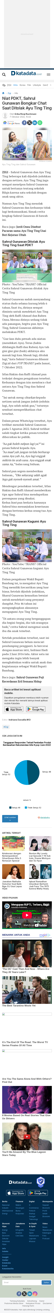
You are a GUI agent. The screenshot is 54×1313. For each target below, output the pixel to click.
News (44, 1227)
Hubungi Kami (28, 1306)
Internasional (7, 1211)
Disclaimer (47, 1303)
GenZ (45, 85)
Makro (18, 1205)
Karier (41, 1301)
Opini (31, 1233)
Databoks (6, 1263)
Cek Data (19, 1236)
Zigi (9, 93)
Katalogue (46, 1233)
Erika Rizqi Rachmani (25, 114)
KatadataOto (8, 1269)
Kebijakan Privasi (33, 1303)
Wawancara (34, 1236)
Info (4, 1248)
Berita (4, 1201)
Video (45, 1223)
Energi (4, 1214)
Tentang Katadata (17, 1301)
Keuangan (20, 1208)
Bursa (18, 1211)
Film (29, 85)
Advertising (32, 1301)
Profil (44, 1211)
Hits (15, 85)
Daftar (46, 1282)
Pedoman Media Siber (13, 1303)
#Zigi (6, 727)
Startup (32, 1214)
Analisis (19, 1233)
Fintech (32, 1211)
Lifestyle (37, 85)
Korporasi (20, 1214)
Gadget (32, 1216)
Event (4, 1266)
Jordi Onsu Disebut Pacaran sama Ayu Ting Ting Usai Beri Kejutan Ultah (24, 231)
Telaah (32, 1230)
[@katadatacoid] (35, 1293)
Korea (22, 85)
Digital (31, 1201)
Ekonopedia (47, 1201)
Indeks (5, 1251)
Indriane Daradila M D (20, 720)
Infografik (20, 1230)
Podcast (46, 1238)
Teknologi (33, 1219)
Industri (5, 1208)
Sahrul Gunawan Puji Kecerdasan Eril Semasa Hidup (23, 679)
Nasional (6, 1205)
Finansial (19, 1201)
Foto (44, 1236)
